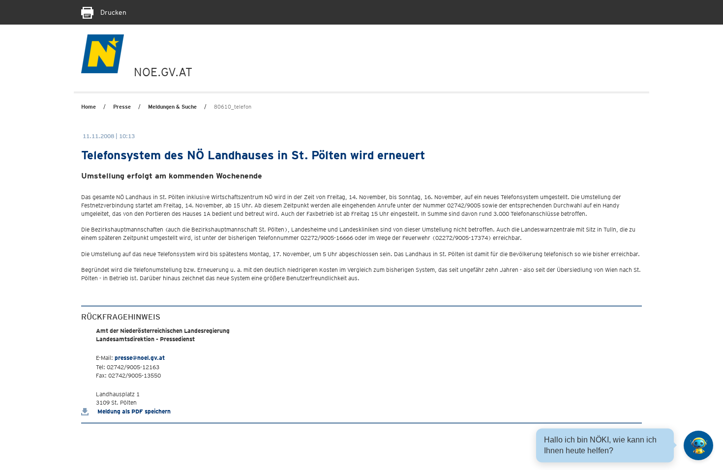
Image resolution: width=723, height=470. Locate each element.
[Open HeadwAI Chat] (698, 445)
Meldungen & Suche (172, 106)
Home (88, 106)
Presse (122, 106)
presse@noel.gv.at (140, 357)
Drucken (112, 12)
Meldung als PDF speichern (133, 411)
